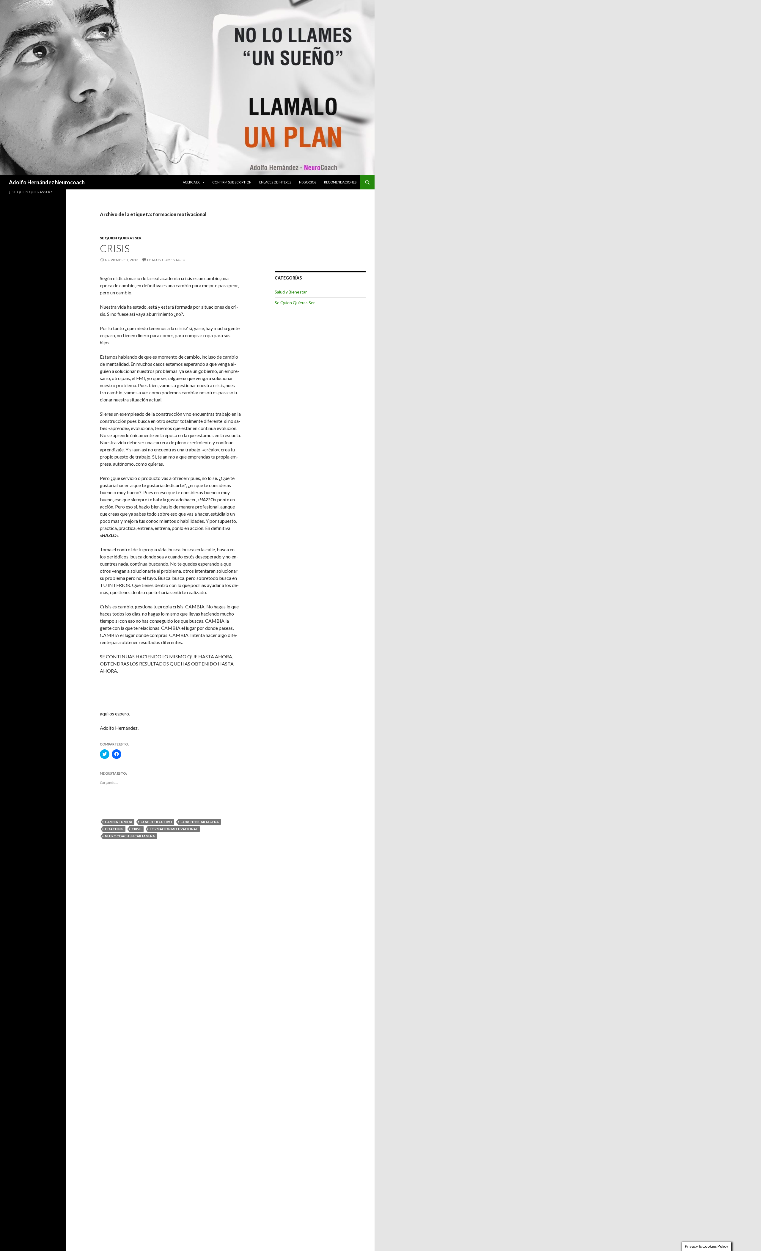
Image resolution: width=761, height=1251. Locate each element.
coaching (114, 829)
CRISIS (115, 248)
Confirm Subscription (231, 182)
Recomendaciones (340, 182)
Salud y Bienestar (291, 291)
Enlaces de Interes (275, 182)
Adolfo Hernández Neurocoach (47, 182)
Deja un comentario (166, 260)
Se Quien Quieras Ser (120, 238)
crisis (136, 829)
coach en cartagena (199, 822)
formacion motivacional (174, 829)
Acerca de (191, 182)
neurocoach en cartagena (130, 836)
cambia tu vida (118, 822)
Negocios (307, 182)
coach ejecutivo (156, 822)
